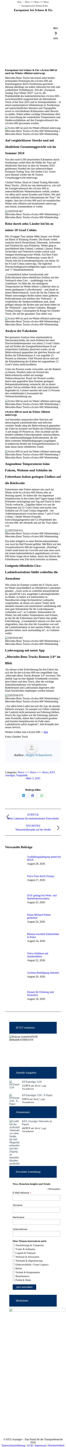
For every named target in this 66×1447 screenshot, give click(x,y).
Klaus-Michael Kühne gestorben (39, 916)
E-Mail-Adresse (22, 1192)
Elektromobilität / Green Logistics (31, 1264)
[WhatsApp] (42, 795)
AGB (30, 1445)
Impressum (40, 1445)
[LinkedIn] (23, 795)
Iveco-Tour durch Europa (40, 876)
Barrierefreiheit (56, 1445)
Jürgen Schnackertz (38, 755)
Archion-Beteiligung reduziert (43, 972)
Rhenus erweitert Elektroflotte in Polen (43, 936)
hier (46, 732)
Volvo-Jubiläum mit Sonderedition (37, 955)
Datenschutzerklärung (13, 1445)
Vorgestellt (21, 775)
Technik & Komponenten (27, 1272)
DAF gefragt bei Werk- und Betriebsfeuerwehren (42, 897)
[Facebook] (32, 795)
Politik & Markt (23, 1280)
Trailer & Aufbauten (25, 1249)
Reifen (18, 1268)
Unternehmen (20, 1229)
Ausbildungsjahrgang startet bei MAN (44, 858)
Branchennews (22, 1276)
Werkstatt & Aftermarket (27, 1257)
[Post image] (14, 863)
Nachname (18, 1217)
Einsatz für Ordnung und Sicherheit (40, 993)
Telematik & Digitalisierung (28, 1261)
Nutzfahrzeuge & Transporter (29, 1245)
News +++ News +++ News (33, 772)
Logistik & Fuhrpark (25, 1253)
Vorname (17, 1205)
